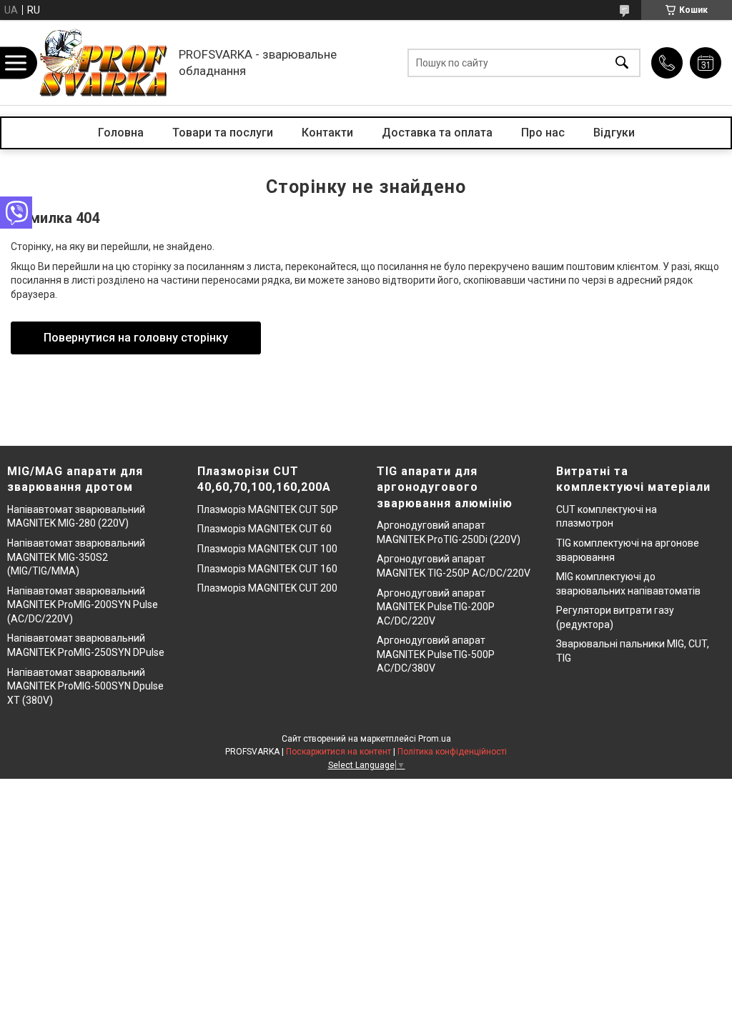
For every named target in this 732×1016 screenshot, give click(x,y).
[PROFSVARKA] (103, 62)
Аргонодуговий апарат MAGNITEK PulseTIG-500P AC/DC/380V (436, 654)
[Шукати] (622, 62)
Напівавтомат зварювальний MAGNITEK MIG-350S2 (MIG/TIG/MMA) (76, 557)
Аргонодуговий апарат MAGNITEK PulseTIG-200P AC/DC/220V (436, 607)
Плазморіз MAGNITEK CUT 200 (267, 588)
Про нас (543, 132)
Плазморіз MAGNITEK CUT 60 (264, 528)
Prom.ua (434, 739)
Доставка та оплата (437, 132)
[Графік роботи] (705, 63)
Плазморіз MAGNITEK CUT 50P (267, 509)
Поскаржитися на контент (338, 752)
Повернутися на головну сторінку (136, 337)
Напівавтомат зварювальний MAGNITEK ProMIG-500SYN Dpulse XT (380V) (85, 686)
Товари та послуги (222, 132)
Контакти (327, 132)
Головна (121, 132)
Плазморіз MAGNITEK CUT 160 (267, 568)
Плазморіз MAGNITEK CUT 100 (267, 548)
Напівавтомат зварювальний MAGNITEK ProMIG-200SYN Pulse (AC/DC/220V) (82, 604)
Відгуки (614, 132)
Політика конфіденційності (452, 752)
